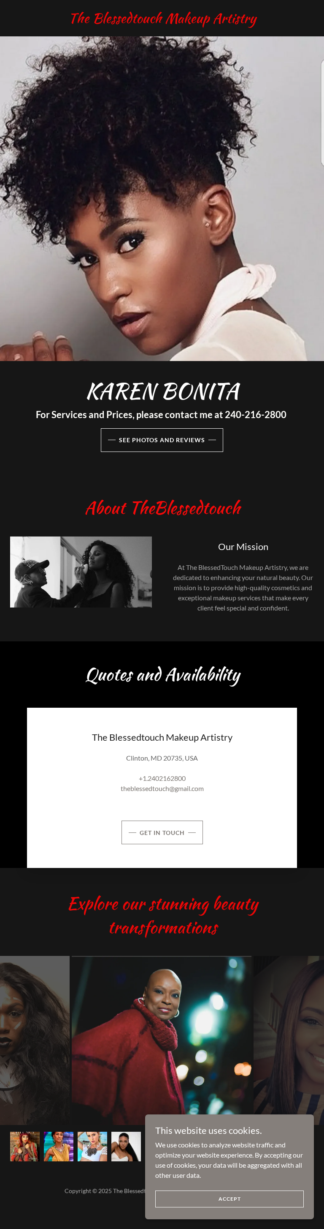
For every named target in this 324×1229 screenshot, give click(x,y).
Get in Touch (162, 832)
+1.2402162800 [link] (162, 778)
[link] (162, 20)
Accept (230, 1199)
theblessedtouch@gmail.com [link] (162, 788)
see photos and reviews (162, 439)
